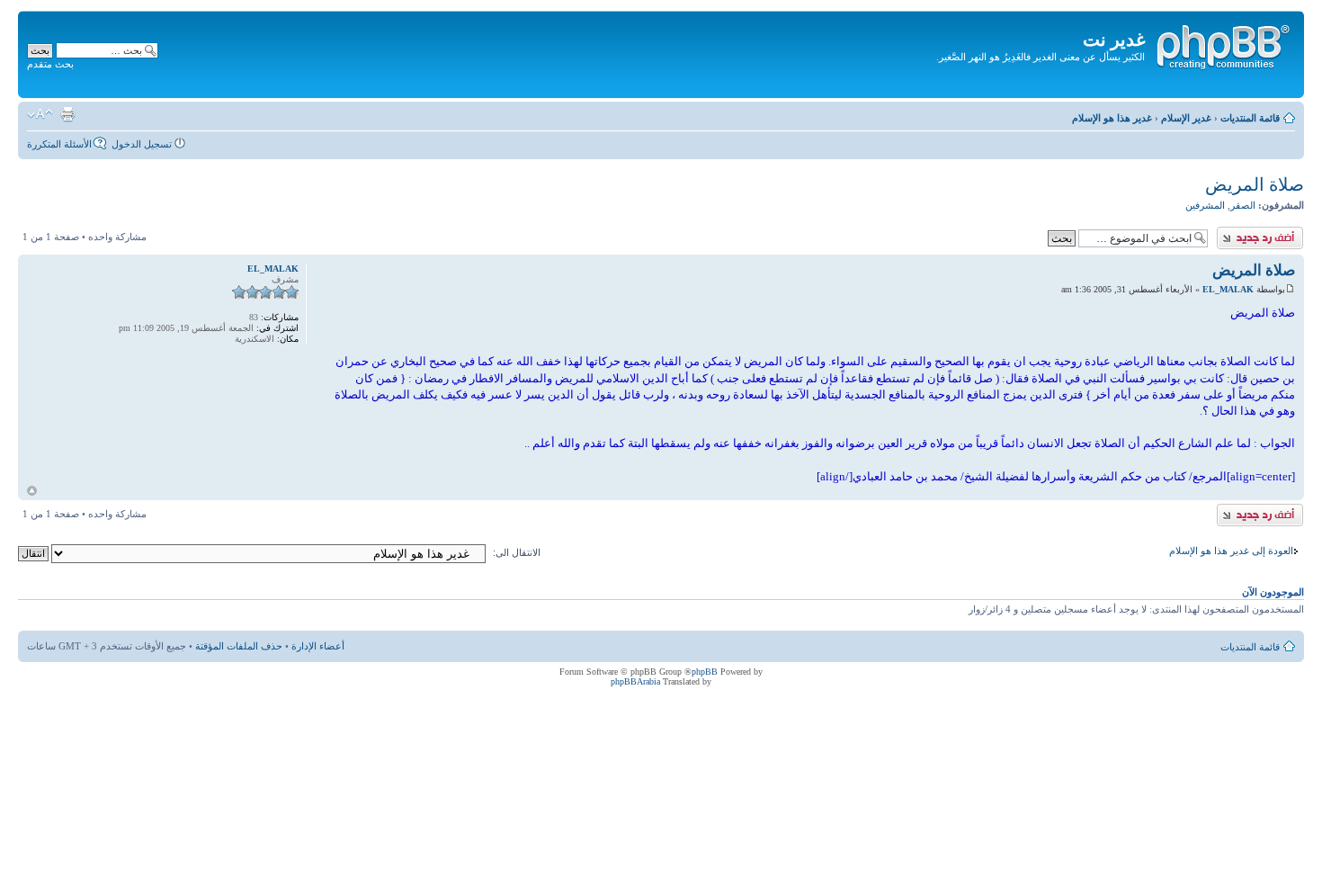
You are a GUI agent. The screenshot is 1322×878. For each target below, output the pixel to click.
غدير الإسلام (1186, 117)
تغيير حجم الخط (40, 114)
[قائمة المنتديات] (1222, 44)
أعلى (32, 491)
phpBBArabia (635, 681)
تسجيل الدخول (142, 144)
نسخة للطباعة (67, 114)
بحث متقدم (50, 63)
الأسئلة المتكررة (59, 144)
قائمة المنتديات (1250, 117)
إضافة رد (1285, 232)
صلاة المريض (1254, 184)
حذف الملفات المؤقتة (238, 646)
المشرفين (1205, 205)
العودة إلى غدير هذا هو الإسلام (1231, 550)
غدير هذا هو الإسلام (1112, 117)
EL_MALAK (1228, 289)
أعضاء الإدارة (317, 646)
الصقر (1242, 205)
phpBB (705, 671)
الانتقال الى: (516, 552)
